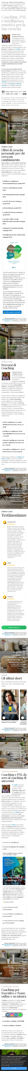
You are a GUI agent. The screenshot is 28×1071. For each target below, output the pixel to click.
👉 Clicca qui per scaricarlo (12, 312)
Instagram (12, 83)
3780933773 (7, 321)
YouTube (3, 85)
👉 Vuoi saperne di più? (8, 902)
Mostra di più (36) (14, 627)
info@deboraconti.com (8, 319)
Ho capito (14, 1068)
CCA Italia (15, 785)
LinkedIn (4, 82)
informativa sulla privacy (16, 1065)
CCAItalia (17, 49)
